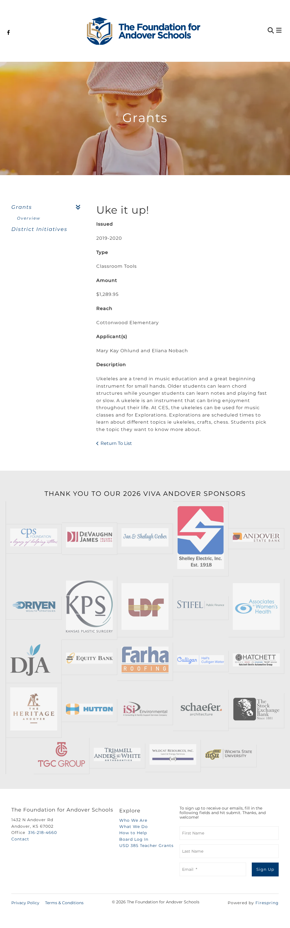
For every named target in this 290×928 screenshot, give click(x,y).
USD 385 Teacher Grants (146, 845)
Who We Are (133, 820)
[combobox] (243, 31)
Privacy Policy (25, 902)
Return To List (116, 443)
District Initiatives (39, 229)
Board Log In (133, 839)
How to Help (133, 832)
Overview (28, 218)
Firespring (267, 902)
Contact (20, 839)
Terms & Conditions (64, 902)
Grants (21, 207)
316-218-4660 (42, 832)
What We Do (133, 826)
